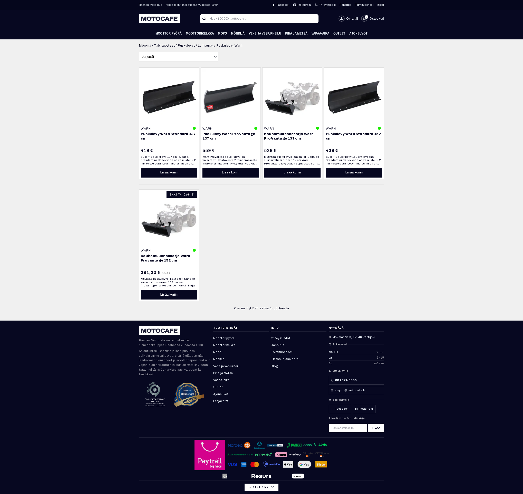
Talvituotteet (164, 45)
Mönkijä (238, 33)
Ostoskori (377, 18)
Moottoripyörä (168, 33)
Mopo (222, 33)
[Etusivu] (159, 18)
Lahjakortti (221, 401)
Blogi (275, 366)
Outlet (339, 33)
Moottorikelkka (200, 33)
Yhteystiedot (281, 338)
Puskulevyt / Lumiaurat (196, 45)
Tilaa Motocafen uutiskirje (347, 418)
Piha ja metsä (296, 33)
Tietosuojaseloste (285, 359)
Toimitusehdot (282, 352)
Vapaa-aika (320, 33)
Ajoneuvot (358, 33)
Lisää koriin (169, 172)
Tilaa (375, 428)
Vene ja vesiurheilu (265, 33)
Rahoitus (277, 345)
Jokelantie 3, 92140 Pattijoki (354, 337)
